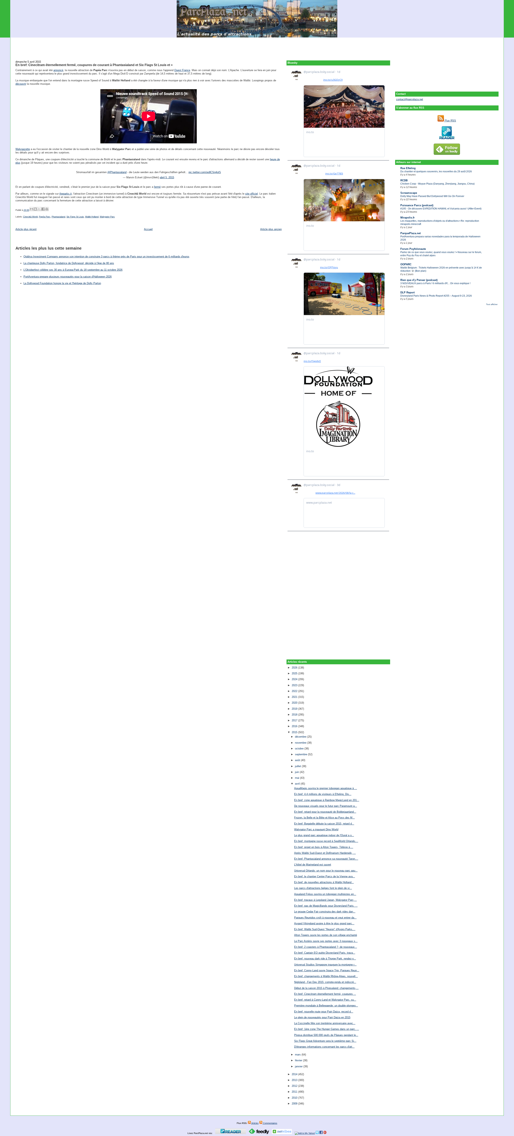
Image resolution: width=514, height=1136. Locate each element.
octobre (299, 748)
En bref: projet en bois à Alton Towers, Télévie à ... (323, 847)
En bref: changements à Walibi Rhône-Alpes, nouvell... (326, 976)
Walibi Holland (92, 216)
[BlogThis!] (35, 209)
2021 (295, 696)
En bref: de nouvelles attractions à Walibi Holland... (324, 882)
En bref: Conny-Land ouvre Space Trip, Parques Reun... (326, 970)
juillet (298, 766)
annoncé (58, 70)
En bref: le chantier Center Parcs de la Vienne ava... (324, 876)
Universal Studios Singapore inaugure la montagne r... (325, 964)
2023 (295, 685)
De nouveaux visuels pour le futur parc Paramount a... (325, 805)
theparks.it (65, 193)
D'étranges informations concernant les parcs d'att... (324, 1046)
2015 (295, 732)
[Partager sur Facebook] (43, 209)
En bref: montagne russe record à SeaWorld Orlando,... (326, 841)
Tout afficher (492, 304)
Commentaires (269, 1123)
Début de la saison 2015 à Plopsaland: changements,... (326, 988)
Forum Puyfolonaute (413, 248)
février (299, 1060)
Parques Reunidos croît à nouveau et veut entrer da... (325, 917)
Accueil (148, 229)
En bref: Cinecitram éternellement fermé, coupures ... (325, 993)
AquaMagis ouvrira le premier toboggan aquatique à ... (325, 788)
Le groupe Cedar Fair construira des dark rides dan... (324, 911)
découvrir (20, 83)
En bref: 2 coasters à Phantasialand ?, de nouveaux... (325, 946)
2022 (295, 691)
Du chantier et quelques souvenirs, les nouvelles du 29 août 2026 (436, 171)
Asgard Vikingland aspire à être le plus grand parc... (324, 923)
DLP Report (407, 292)
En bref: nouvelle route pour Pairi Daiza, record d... (323, 1011)
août (298, 760)
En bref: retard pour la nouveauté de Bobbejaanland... (325, 811)
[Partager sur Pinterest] (47, 209)
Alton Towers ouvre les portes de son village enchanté (325, 935)
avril (298, 783)
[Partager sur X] (39, 209)
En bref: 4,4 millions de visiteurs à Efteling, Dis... (322, 794)
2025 (295, 673)
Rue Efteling (408, 168)
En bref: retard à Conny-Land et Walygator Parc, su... (325, 999)
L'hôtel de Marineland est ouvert (312, 864)
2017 (295, 720)
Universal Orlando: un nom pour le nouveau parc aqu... (326, 870)
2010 (295, 1097)
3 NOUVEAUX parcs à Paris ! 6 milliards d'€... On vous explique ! (435, 283)
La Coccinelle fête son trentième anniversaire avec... (324, 1023)
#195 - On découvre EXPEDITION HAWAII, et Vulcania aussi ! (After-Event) (440, 208)
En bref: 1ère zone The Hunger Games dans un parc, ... (326, 1029)
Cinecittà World (30, 216)
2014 (295, 1074)
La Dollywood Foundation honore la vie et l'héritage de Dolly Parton (62, 283)
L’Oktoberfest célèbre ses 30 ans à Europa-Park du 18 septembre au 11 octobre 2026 (72, 269)
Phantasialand (58, 216)
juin (297, 772)
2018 (295, 714)
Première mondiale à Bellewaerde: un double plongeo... (326, 1005)
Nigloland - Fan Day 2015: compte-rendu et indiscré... (325, 982)
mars (298, 1054)
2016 (295, 726)
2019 (295, 708)
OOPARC (405, 264)
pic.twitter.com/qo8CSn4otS (205, 172)
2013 (295, 1080)
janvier (299, 1066)
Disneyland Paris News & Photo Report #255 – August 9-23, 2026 (436, 295)
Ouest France (182, 70)
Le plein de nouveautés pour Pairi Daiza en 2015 (322, 1017)
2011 (295, 1091)
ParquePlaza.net (410, 233)
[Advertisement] (257, 47)
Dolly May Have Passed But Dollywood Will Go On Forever (432, 196)
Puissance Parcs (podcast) (416, 205)
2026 (295, 667)
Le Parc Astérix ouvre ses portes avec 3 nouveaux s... (326, 941)
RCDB (404, 180)
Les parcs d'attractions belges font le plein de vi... (323, 888)
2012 (295, 1085)
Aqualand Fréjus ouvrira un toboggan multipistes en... (325, 894)
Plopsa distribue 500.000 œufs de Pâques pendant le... (326, 1035)
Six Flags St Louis (75, 216)
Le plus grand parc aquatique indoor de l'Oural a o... (324, 835)
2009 (295, 1103)
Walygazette (22, 149)
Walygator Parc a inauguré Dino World (316, 829)
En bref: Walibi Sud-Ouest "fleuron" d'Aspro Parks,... (324, 929)
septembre (301, 754)
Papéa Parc (44, 216)
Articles (255, 1123)
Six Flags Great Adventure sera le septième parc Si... (325, 1040)
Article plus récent (26, 229)
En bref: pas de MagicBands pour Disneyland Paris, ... (326, 905)
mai (297, 777)
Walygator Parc (107, 216)
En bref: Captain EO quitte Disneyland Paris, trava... (324, 952)
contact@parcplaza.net (409, 99)
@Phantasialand (116, 172)
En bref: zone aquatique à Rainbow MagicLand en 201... (326, 800)
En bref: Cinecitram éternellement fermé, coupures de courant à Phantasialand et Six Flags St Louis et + (94, 65)
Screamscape (408, 192)
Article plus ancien (271, 229)
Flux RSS (450, 120)
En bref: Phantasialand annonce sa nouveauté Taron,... (326, 858)
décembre (301, 736)
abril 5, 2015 (167, 177)
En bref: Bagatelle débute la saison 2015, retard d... (324, 823)
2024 (295, 679)
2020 (295, 702)
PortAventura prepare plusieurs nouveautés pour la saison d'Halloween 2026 (67, 276)
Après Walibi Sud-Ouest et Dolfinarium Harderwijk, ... (325, 852)
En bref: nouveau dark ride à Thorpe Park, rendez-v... (325, 958)
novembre (301, 742)
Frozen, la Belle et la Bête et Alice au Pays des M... (324, 817)
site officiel (251, 193)
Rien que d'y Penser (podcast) (419, 280)
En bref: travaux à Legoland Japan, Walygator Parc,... (325, 899)
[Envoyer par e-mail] (32, 209)
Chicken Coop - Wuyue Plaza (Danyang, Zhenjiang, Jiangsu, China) (437, 183)
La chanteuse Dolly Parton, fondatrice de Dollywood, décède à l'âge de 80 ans (68, 263)
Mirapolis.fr (407, 217)
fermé (157, 186)
